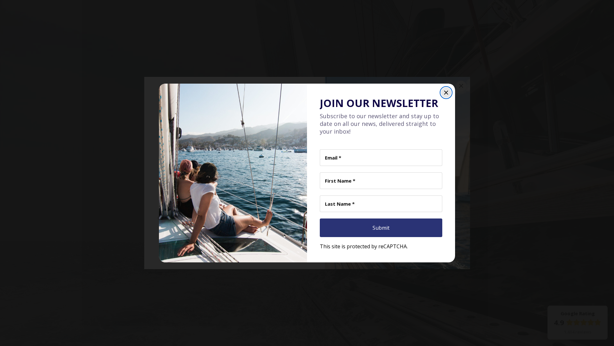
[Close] (446, 92)
